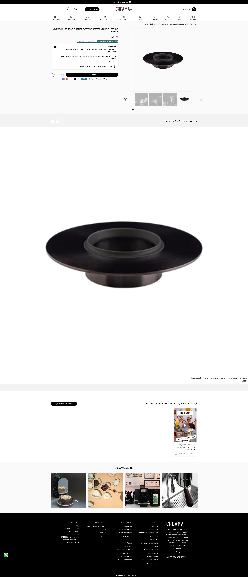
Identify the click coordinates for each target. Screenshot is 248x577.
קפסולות (140, 19)
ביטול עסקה (154, 539)
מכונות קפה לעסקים (125, 560)
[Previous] (198, 59)
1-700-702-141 (71, 542)
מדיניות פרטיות (153, 536)
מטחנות (180, 19)
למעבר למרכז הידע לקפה (65, 404)
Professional (71, 19)
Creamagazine (152, 556)
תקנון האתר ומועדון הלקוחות (148, 533)
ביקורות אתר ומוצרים (151, 563)
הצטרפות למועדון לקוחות (177, 557)
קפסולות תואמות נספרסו (123, 549)
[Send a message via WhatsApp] (6, 555)
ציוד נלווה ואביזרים (124, 19)
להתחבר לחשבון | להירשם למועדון (87, 41)
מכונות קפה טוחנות (125, 529)
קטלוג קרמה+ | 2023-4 (150, 560)
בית (195, 24)
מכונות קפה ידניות (125, 533)
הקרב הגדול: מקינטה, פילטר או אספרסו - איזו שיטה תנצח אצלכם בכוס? (186, 447)
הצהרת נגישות (153, 553)
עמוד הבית (154, 526)
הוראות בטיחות (153, 546)
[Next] (127, 59)
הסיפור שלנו (153, 529)
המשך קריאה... (111, 61)
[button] (124, 575)
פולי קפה (168, 19)
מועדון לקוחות (55, 19)
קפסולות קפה (127, 543)
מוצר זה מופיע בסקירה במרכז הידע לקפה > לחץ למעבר (96, 66)
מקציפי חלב (128, 546)
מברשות (103, 533)
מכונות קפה (194, 19)
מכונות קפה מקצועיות (124, 556)
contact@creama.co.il (71, 540)
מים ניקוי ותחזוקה (105, 19)
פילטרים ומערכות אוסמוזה (96, 526)
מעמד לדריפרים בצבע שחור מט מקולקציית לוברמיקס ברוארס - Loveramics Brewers (219, 378)
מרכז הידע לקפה (93, 9)
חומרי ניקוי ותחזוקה (99, 529)
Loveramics (154, 19)
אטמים (103, 536)
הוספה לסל (124, 371)
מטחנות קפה (127, 536)
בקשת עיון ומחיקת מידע (149, 543)
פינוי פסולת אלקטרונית (150, 549)
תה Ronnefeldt (88, 19)
